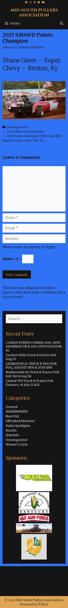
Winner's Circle (17, 444)
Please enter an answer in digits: (28, 247)
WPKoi (43, 604)
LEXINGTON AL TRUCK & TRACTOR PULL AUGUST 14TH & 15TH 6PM (31, 365)
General (11, 407)
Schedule (12, 435)
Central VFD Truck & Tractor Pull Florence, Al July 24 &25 (29, 382)
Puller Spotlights (18, 426)
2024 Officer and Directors (25, 131)
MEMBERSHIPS (17, 411)
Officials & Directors (20, 421)
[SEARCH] (62, 23)
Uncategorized (17, 127)
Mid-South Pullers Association (34, 12)
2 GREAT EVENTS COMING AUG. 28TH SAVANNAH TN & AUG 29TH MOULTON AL (34, 346)
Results (11, 430)
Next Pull (12, 416)
